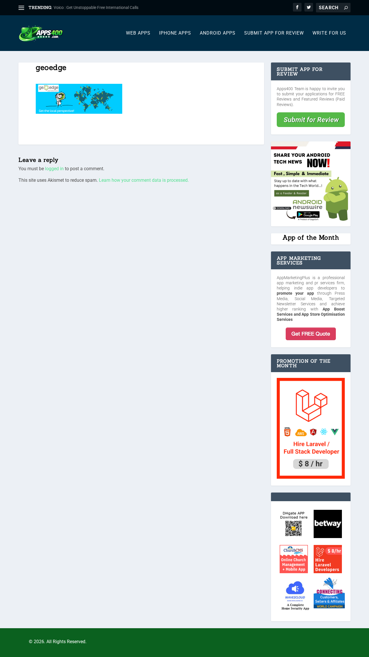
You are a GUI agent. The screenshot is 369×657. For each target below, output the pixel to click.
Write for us (329, 33)
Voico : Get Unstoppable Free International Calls (96, 7)
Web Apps (138, 33)
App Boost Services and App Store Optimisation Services (311, 314)
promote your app (295, 293)
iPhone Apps (175, 33)
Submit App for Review (274, 33)
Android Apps (218, 33)
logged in (54, 168)
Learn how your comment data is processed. (144, 180)
